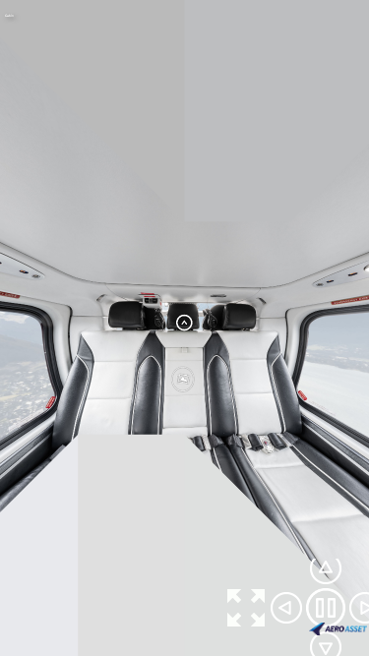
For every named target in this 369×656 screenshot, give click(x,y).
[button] (246, 607)
